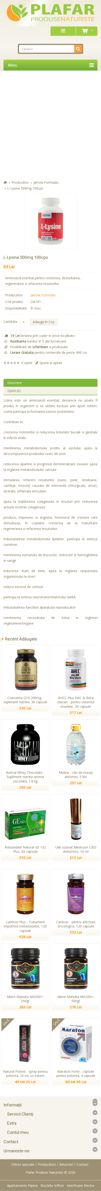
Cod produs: (14, 301)
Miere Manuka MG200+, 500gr (75, 998)
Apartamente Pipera (22, 1185)
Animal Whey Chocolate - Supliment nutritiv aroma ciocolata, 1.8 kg (25, 777)
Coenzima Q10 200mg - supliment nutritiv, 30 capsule (25, 700)
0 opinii (26, 363)
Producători (47, 1164)
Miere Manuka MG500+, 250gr (25, 998)
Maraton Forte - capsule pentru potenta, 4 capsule (75, 1073)
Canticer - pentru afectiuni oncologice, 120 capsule (75, 924)
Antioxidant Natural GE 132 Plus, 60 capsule (25, 849)
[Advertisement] (50, 125)
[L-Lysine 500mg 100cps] (50, 221)
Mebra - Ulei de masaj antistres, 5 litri (76, 774)
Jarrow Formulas (45, 182)
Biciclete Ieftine (52, 1185)
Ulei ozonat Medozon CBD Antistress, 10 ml (75, 849)
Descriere (14, 382)
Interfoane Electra (80, 1185)
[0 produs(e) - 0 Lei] (85, 31)
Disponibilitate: (16, 308)
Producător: (14, 295)
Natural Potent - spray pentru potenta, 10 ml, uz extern (25, 1073)
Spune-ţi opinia (50, 363)
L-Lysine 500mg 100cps (25, 188)
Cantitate (10, 321)
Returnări (66, 1164)
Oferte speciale (22, 1164)
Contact (83, 1164)
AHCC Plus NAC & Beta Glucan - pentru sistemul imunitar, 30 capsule (75, 702)
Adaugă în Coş (43, 322)
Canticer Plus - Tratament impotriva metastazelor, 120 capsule (25, 926)
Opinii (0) (14, 390)
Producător (20, 182)
